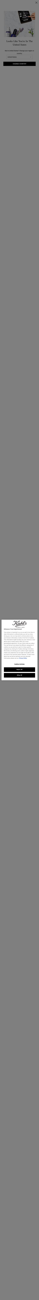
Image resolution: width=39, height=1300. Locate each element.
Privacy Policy (23, 658)
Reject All (19, 669)
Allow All (19, 675)
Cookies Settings (19, 664)
